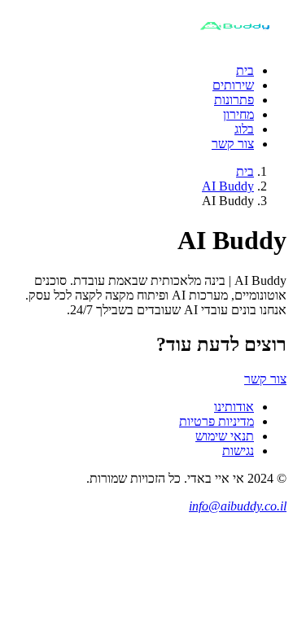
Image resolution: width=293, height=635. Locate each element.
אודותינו (234, 407)
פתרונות (234, 100)
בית (245, 70)
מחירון (238, 114)
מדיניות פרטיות (216, 421)
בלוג (244, 129)
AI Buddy (228, 186)
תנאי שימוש (224, 436)
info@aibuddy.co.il (237, 506)
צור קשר (233, 144)
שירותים (233, 85)
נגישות (238, 451)
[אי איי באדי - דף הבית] (233, 43)
